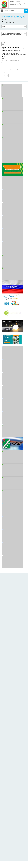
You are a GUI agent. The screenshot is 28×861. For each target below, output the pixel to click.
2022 (3, 26)
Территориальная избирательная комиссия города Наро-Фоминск (12, 33)
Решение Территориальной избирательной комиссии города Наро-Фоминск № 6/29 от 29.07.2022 (14, 49)
